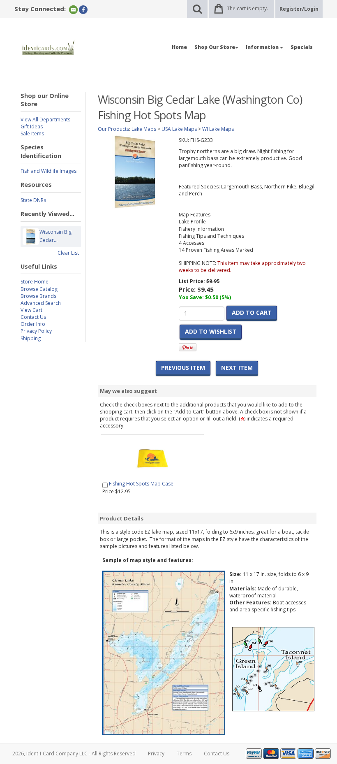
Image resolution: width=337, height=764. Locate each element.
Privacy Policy (36, 330)
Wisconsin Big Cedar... (55, 236)
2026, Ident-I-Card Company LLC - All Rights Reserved (74, 753)
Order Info (33, 323)
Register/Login (299, 8)
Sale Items (32, 133)
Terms (184, 753)
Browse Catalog (39, 289)
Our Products (113, 128)
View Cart (31, 310)
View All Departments (45, 119)
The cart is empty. (247, 8)
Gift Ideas (32, 126)
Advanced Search (41, 303)
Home (179, 47)
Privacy (156, 753)
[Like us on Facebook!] (83, 9)
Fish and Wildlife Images (48, 170)
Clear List (68, 252)
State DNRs (33, 200)
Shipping (31, 338)
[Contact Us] (73, 9)
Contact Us (33, 316)
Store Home (34, 281)
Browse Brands (38, 296)
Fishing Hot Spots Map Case (141, 483)
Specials (302, 47)
